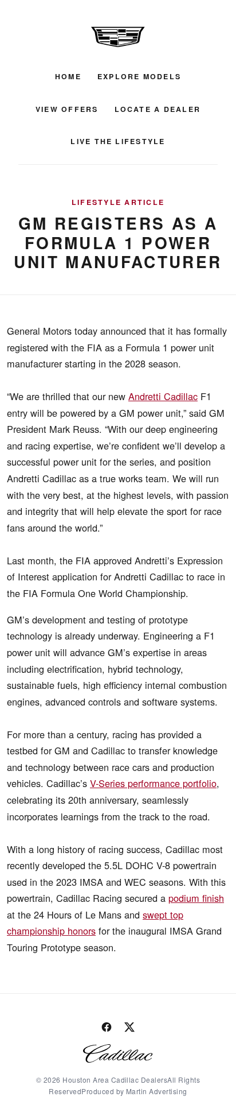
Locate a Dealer (158, 109)
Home (68, 76)
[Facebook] (106, 1027)
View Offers (67, 109)
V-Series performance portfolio (153, 783)
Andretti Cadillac (163, 396)
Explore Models (139, 76)
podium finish (196, 898)
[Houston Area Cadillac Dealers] (118, 36)
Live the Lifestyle (117, 141)
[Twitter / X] (129, 1027)
